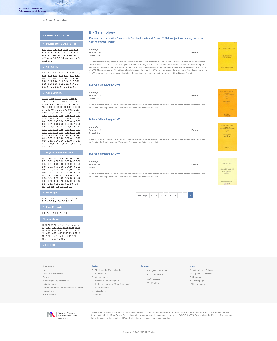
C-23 (61, 138)
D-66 (78, 161)
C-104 (72, 104)
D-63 (55, 164)
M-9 (61, 236)
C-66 (61, 121)
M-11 (50, 236)
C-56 (78, 124)
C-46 (55, 129)
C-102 (49, 107)
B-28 (50, 78)
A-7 (62, 58)
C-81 (55, 115)
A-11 (44, 58)
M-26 (77, 227)
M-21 (68, 230)
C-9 (60, 144)
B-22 (44, 81)
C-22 (67, 138)
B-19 (61, 81)
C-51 (67, 127)
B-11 (66, 84)
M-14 (71, 233)
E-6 (46, 201)
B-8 (43, 87)
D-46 (72, 170)
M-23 (56, 230)
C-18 (50, 141)
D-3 (61, 186)
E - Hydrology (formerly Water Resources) (111, 284)
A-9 (54, 58)
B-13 (55, 84)
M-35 (62, 225)
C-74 (55, 118)
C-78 (72, 115)
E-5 (50, 201)
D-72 (44, 161)
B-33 (61, 75)
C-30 (61, 135)
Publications (195, 277)
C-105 (65, 104)
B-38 (72, 73)
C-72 (67, 118)
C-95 (53, 110)
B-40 (61, 73)
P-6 (43, 213)
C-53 (55, 127)
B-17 (72, 81)
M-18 (48, 233)
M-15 (65, 233)
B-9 (76, 84)
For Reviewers (49, 294)
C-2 (52, 146)
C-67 (55, 121)
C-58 (67, 124)
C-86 (67, 113)
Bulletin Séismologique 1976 (104, 84)
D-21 (44, 181)
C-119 (45, 98)
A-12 (76, 55)
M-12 (44, 236)
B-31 (72, 75)
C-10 (55, 144)
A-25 (44, 52)
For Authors (48, 291)
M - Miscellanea (50, 219)
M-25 (44, 230)
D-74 (72, 158)
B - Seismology (60, 20)
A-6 (66, 58)
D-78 (50, 158)
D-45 (44, 172)
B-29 (44, 78)
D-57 (50, 167)
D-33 (61, 175)
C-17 (55, 141)
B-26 (61, 78)
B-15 (44, 84)
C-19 (44, 141)
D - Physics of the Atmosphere (58, 152)
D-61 (67, 164)
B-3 (65, 87)
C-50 (72, 127)
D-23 (72, 178)
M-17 (54, 233)
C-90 (44, 113)
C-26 (44, 138)
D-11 (61, 184)
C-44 (67, 129)
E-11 (61, 198)
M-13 (77, 233)
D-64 (50, 164)
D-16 (72, 181)
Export (194, 52)
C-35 (78, 132)
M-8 (66, 236)
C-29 (67, 135)
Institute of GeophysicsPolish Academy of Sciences (32, 9)
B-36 (44, 75)
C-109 (76, 101)
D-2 (66, 186)
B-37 (77, 73)
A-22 (60, 52)
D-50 (50, 170)
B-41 (55, 73)
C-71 (72, 118)
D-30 (78, 175)
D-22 (78, 178)
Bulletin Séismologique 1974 (104, 154)
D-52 (78, 167)
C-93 (64, 110)
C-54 (50, 127)
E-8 (75, 198)
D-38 (78, 172)
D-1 (70, 186)
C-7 (69, 144)
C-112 (56, 101)
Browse (48, 20)
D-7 (43, 186)
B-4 (61, 87)
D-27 (50, 178)
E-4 (54, 201)
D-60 (72, 164)
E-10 (66, 198)
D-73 (78, 158)
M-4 (48, 239)
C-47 (50, 129)
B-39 (66, 73)
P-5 (48, 213)
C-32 (50, 135)
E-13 (50, 198)
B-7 (48, 87)
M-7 (71, 236)
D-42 (55, 172)
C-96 (48, 110)
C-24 (55, 138)
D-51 (44, 170)
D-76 (61, 158)
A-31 (49, 49)
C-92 (70, 110)
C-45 (61, 129)
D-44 (78, 170)
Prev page (142, 195)
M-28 (65, 227)
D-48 (61, 170)
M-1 (63, 239)
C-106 (58, 104)
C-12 (44, 144)
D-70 (55, 161)
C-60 (55, 124)
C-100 (63, 107)
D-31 (72, 175)
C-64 (72, 121)
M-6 (76, 236)
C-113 (49, 101)
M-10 (56, 236)
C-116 (65, 98)
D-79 (44, 158)
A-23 (55, 52)
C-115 (71, 98)
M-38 (44, 225)
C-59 (61, 124)
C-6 (74, 144)
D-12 (55, 184)
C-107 (52, 104)
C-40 (50, 132)
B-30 (77, 75)
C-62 (44, 124)
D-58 (44, 167)
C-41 (44, 132)
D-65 (44, 164)
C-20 (78, 138)
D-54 (67, 167)
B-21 (50, 81)
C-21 (72, 138)
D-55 (61, 167)
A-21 (65, 52)
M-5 (44, 239)
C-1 (57, 146)
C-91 (76, 110)
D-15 (78, 181)
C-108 (45, 104)
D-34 (55, 175)
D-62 (61, 164)
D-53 (72, 167)
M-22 (62, 230)
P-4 (52, 213)
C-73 (61, 118)
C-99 (69, 107)
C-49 (78, 127)
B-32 (66, 75)
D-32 (67, 175)
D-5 (52, 186)
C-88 (55, 113)
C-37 (67, 132)
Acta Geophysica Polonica (202, 270)
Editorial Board (49, 284)
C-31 (55, 135)
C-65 (67, 121)
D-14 (44, 184)
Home (42, 20)
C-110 (69, 101)
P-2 (61, 213)
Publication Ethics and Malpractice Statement (63, 287)
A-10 (49, 58)
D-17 (67, 181)
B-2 (69, 87)
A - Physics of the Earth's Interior (59, 44)
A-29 (60, 49)
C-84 (78, 113)
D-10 (66, 184)
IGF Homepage (197, 280)
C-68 (50, 121)
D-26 (55, 178)
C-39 (55, 132)
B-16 (77, 81)
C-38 (61, 132)
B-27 (55, 78)
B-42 (50, 73)
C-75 (50, 118)
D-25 (61, 178)
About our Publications (53, 274)
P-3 (56, 213)
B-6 (52, 87)
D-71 (50, 161)
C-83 (44, 115)
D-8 (76, 184)
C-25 (50, 138)
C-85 (72, 113)
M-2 (58, 239)
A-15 (60, 55)
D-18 (61, 181)
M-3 (53, 239)
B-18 (66, 81)
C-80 (61, 115)
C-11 (50, 144)
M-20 (74, 230)
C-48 (44, 129)
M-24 (50, 230)
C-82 (50, 115)
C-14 (72, 141)
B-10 (71, 84)
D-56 (55, 167)
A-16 (55, 55)
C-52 (61, 127)
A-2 (45, 61)
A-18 (44, 55)
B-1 (74, 87)
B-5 (56, 87)
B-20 (55, 81)
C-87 (61, 113)
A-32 (44, 49)
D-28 (44, 178)
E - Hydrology (50, 192)
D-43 (50, 172)
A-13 (71, 55)
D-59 (78, 164)
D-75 (67, 158)
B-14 (50, 84)
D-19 (55, 181)
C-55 (44, 127)
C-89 (50, 113)
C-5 (78, 144)
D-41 (61, 172)
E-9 (71, 198)
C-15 (67, 141)
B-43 (44, 73)
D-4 (57, 186)
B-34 (55, 75)
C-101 (56, 107)
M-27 (71, 227)
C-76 (44, 118)
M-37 (50, 225)
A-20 (71, 52)
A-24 (49, 52)
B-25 (66, 78)
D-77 (55, 158)
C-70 (78, 118)
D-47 (67, 170)
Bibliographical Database (201, 274)
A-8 (58, 58)
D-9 (71, 184)
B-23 (77, 78)
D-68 (67, 161)
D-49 (55, 170)
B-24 (72, 78)
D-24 (67, 178)
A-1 (50, 61)
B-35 (50, 75)
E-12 (55, 198)
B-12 (61, 84)
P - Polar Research (52, 207)
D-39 (72, 172)
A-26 (76, 49)
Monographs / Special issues (56, 280)
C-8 (65, 144)
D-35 (50, 175)
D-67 (72, 161)
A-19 (76, 52)
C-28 (72, 135)
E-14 (44, 198)
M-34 (68, 225)
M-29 (59, 227)
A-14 (65, 55)
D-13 (50, 184)
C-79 (67, 115)
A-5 (71, 58)
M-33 (74, 225)
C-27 (78, 135)
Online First (49, 245)
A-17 (49, 55)
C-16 (61, 141)
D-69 (61, 161)
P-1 (65, 213)
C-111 (62, 101)
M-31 (48, 227)
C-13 (78, 141)
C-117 (58, 98)
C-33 (44, 135)
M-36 (56, 225)
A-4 (75, 58)
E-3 (59, 201)
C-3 (48, 146)
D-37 (44, 175)
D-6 (48, 186)
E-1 (67, 201)
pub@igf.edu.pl (153, 279)
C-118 (51, 98)
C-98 (75, 107)
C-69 (44, 121)
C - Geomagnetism (52, 93)
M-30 (54, 227)
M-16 (59, 233)
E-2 (63, 201)
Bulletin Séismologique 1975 (104, 119)
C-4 (43, 146)
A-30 (55, 49)
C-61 (50, 124)
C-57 (72, 124)
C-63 (78, 121)
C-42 (78, 129)
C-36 (72, 132)
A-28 (65, 49)
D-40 (67, 172)
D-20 (50, 181)
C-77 (78, 115)
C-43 (72, 129)
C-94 (59, 110)
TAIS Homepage (197, 284)
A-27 (71, 49)
